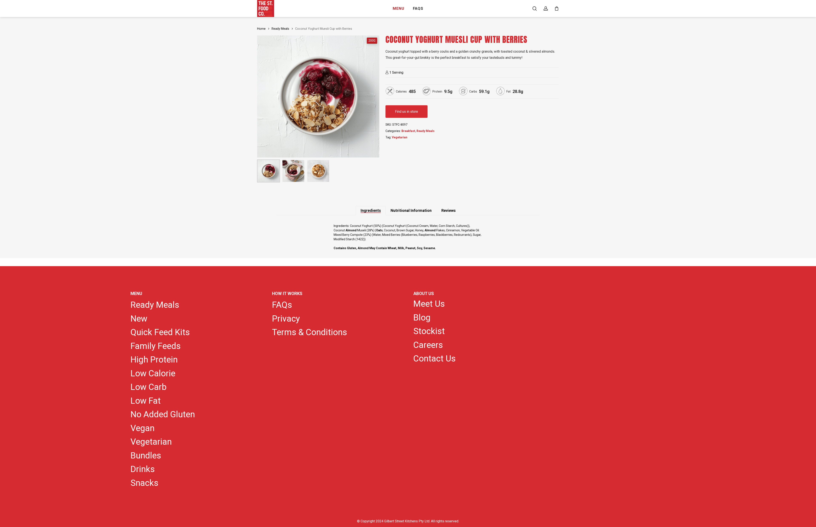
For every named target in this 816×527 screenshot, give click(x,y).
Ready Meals (280, 29)
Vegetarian (399, 137)
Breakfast (408, 131)
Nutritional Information (411, 210)
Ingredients (371, 210)
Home (261, 29)
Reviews (448, 210)
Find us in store (406, 112)
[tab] (371, 210)
